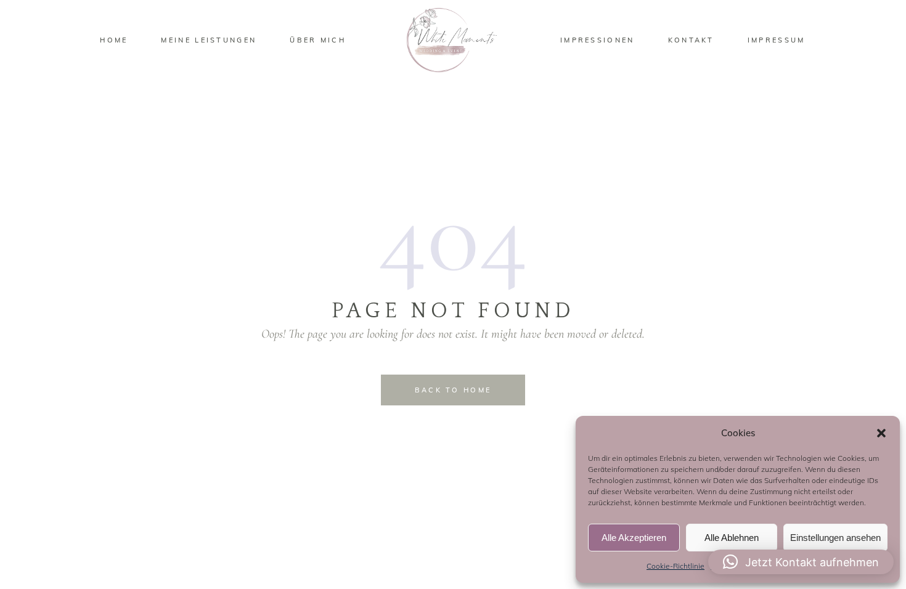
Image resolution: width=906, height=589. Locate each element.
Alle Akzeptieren (634, 537)
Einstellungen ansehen (835, 537)
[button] (881, 433)
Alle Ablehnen (731, 537)
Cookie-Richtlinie (675, 566)
